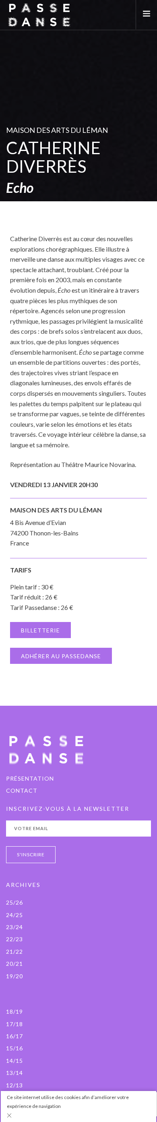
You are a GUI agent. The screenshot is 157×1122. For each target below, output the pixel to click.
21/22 (14, 951)
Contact (21, 790)
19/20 (14, 976)
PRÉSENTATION (30, 778)
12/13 (14, 1085)
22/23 (14, 939)
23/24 (14, 927)
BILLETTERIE (40, 630)
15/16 (14, 1048)
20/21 (14, 963)
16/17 (14, 1036)
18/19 (14, 1011)
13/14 (14, 1072)
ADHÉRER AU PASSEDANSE (61, 656)
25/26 (14, 902)
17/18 (14, 1024)
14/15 (14, 1060)
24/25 (14, 914)
